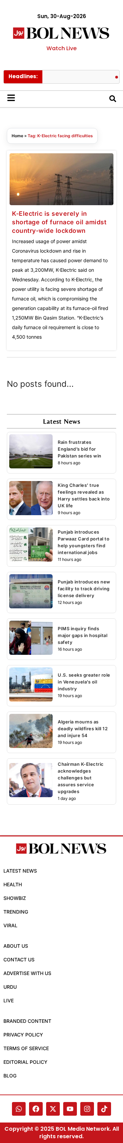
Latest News (20, 871)
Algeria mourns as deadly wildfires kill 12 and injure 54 (83, 728)
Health (12, 884)
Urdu (10, 987)
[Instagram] (87, 1109)
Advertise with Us (27, 973)
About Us (15, 946)
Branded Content (27, 1021)
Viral (10, 925)
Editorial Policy (25, 1062)
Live (8, 1000)
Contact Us (19, 959)
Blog (9, 1075)
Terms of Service (26, 1048)
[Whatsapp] (19, 1109)
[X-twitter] (53, 1109)
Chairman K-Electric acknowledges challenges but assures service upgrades (81, 777)
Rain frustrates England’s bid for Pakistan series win (79, 448)
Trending (15, 912)
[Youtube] (70, 1109)
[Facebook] (36, 1109)
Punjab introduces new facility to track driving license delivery (84, 588)
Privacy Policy (23, 1035)
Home (17, 135)
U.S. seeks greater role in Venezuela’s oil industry (84, 681)
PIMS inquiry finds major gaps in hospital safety (82, 635)
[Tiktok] (104, 1109)
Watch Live (61, 48)
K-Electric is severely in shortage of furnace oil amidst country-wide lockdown (59, 222)
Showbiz (14, 898)
